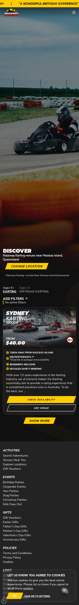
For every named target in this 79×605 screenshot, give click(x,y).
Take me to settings (37, 596)
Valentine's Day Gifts (17, 535)
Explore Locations (14, 464)
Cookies (8, 562)
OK (14, 595)
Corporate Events (14, 487)
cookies (28, 588)
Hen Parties (11, 491)
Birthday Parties (13, 482)
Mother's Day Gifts (15, 531)
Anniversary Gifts (14, 540)
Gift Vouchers (12, 469)
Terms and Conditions (17, 553)
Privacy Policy (12, 558)
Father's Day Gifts (15, 526)
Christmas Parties (15, 500)
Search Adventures (15, 456)
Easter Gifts (11, 522)
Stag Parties (11, 495)
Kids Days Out (12, 504)
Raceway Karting (15, 275)
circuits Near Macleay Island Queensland (47, 275)
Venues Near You (14, 460)
